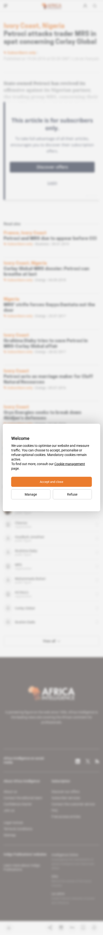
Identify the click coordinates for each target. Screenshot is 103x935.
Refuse (72, 494)
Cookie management (69, 464)
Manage (31, 494)
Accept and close (51, 482)
